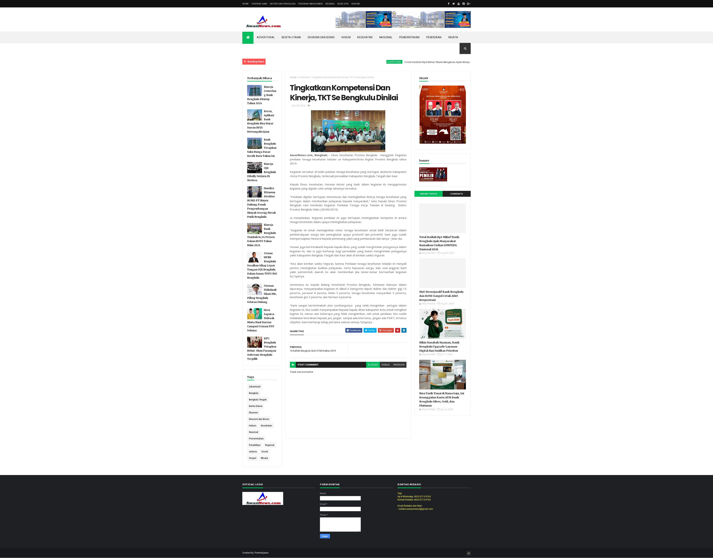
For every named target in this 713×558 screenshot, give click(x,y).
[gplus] (469, 3)
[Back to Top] (469, 553)
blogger (373, 364)
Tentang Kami (259, 4)
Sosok (264, 451)
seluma (253, 451)
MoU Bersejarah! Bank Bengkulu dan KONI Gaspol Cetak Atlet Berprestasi (441, 296)
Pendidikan (434, 37)
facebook (399, 364)
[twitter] (454, 3)
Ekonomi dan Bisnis (321, 37)
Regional (269, 445)
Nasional (386, 37)
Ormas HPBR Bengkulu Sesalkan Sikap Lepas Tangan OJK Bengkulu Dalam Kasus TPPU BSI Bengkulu (262, 265)
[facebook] (449, 3)
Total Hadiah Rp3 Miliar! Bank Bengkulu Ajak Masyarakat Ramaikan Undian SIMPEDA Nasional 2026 (449, 62)
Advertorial (266, 37)
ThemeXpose (261, 553)
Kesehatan (365, 37)
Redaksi (330, 4)
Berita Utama (291, 37)
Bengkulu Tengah (258, 399)
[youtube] (459, 3)
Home (245, 4)
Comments (456, 194)
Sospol (252, 458)
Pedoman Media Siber (310, 4)
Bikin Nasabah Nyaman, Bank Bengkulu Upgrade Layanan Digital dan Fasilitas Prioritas (439, 346)
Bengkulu (253, 393)
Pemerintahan (409, 37)
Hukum (346, 37)
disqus (386, 364)
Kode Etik (343, 4)
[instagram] (464, 3)
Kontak (355, 4)
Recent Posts (428, 194)
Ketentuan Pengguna (282, 4)
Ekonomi (253, 412)
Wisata (453, 37)
